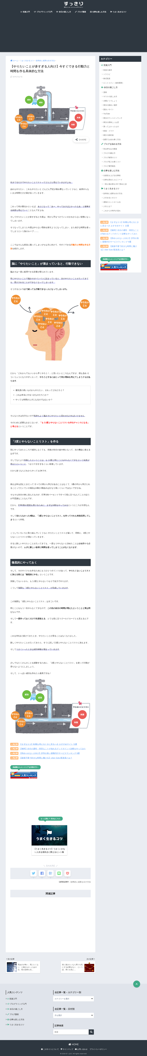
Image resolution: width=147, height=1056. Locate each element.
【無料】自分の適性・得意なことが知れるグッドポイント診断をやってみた (53, 748)
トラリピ (106, 74)
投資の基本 (107, 70)
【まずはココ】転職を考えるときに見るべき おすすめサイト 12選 (48, 744)
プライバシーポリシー (98, 1049)
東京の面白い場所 (110, 105)
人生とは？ (107, 206)
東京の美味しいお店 (111, 122)
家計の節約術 (108, 135)
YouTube (106, 114)
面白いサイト (108, 109)
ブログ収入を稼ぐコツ (112, 162)
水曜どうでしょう (110, 101)
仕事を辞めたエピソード (112, 180)
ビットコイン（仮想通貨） (113, 83)
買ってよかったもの (111, 126)
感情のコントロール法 (112, 202)
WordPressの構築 (110, 149)
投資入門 (26, 12)
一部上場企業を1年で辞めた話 (115, 184)
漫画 (105, 92)
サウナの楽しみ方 (110, 96)
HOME (75, 1044)
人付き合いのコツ (110, 198)
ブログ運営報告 (109, 166)
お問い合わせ (82, 1049)
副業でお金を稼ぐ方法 (112, 139)
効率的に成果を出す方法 (81, 882)
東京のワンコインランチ (112, 118)
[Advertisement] (73, 35)
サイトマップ (67, 1049)
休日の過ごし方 (64, 12)
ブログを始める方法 (112, 144)
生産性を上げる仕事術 (112, 175)
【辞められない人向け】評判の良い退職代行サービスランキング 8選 (50, 753)
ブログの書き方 (109, 153)
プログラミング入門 (44, 12)
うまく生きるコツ (119, 12)
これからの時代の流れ (112, 211)
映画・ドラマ (108, 131)
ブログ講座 (81, 12)
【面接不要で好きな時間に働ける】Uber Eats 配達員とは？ (46, 758)
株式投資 (106, 78)
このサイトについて (51, 1049)
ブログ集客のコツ (110, 157)
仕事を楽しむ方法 (99, 12)
